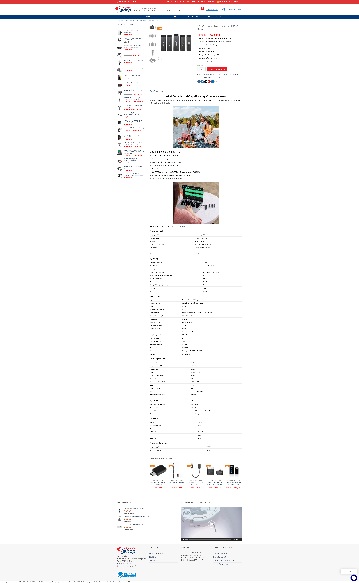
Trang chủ (120, 20)
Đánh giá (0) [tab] (159, 91)
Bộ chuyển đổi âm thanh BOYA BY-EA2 (158, 483)
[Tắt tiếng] (237, 539)
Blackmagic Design (136, 16)
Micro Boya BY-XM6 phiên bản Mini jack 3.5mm (233, 483)
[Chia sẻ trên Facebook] (199, 81)
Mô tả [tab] (152, 91)
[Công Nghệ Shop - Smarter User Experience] (123, 9)
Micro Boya (211, 77)
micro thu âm (218, 77)
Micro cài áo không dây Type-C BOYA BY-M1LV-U (214, 483)
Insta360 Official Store (177, 16)
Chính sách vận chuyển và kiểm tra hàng (226, 560)
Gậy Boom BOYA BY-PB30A (177, 482)
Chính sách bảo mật (219, 557)
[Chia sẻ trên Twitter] (202, 81)
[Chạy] (183, 539)
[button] (223, 9)
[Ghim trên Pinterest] (209, 81)
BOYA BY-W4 (204, 77)
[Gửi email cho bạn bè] (205, 81)
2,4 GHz (211, 262)
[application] (211, 524)
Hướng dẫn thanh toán (220, 564)
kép (198, 172)
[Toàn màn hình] (240, 539)
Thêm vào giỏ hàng (217, 69)
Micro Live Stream (233, 74)
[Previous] (160, 42)
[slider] (210, 539)
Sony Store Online (210, 16)
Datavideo (163, 16)
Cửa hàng (152, 557)
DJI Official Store (151, 16)
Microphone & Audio (194, 16)
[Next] (191, 42)
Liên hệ (151, 564)
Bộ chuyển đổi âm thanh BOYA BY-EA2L (196, 483)
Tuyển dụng (153, 560)
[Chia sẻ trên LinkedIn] (212, 81)
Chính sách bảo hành (220, 553)
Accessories (224, 16)
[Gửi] (202, 8)
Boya (143, 20)
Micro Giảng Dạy (152, 20)
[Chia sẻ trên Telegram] (215, 81)
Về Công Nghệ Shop (156, 553)
